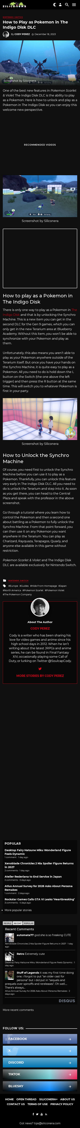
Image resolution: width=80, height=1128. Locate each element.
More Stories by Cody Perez (40, 676)
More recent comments (18, 1010)
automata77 (25, 935)
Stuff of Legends (28, 972)
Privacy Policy (61, 1104)
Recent (18, 923)
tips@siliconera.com (47, 1123)
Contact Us (16, 1104)
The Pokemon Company (18, 594)
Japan (63, 585)
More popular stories (18, 910)
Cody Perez (22, 34)
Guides (25, 585)
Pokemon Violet (55, 590)
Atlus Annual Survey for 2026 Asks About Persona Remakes (36, 991)
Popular (28, 923)
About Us (67, 1099)
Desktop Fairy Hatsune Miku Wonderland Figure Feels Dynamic (38, 962)
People (8, 923)
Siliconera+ (48, 1099)
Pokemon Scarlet (33, 590)
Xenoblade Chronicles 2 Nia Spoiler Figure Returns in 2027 (35, 943)
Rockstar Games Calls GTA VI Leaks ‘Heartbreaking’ (40, 899)
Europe (14, 585)
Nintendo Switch (13, 17)
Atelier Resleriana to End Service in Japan (33, 876)
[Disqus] (40, 730)
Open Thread (26, 1099)
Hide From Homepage (44, 585)
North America (12, 590)
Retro (20, 954)
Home (9, 1099)
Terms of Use (38, 1104)
